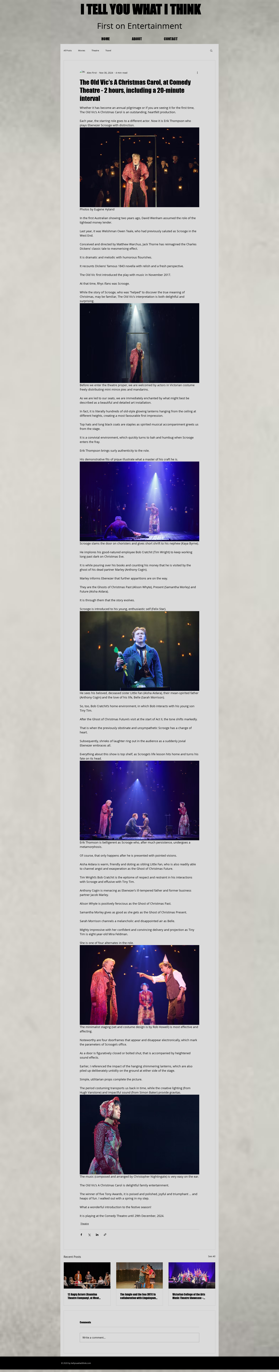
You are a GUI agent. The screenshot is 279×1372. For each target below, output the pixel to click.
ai (153, 25)
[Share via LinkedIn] (97, 1234)
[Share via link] (105, 1234)
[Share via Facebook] (81, 1234)
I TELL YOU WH (114, 9)
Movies (81, 50)
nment (169, 25)
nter (140, 25)
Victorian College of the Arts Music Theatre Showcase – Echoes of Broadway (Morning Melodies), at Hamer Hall (189, 1296)
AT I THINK (175, 9)
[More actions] (197, 73)
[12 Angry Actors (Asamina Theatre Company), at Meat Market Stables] (87, 1275)
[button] (211, 50)
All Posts (68, 50)
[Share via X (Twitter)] (89, 1234)
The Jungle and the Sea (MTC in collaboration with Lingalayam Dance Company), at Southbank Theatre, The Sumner (138, 1296)
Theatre (95, 50)
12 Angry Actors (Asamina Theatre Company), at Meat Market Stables (83, 1296)
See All (211, 1256)
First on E (114, 25)
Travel (108, 50)
